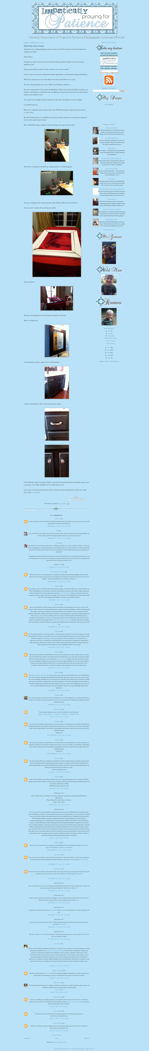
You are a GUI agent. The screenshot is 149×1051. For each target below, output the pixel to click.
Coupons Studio (57, 1023)
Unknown (57, 518)
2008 (108, 355)
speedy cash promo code (74, 1002)
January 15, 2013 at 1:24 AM (59, 668)
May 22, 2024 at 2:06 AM (59, 1031)
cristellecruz (57, 855)
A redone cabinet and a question (111, 209)
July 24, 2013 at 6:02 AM (59, 717)
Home (57, 1038)
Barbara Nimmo (57, 997)
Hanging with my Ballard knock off (111, 158)
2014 (109, 331)
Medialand (57, 842)
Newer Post (27, 1038)
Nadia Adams (57, 982)
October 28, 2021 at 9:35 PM (59, 878)
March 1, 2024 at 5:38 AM (59, 978)
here (32, 492)
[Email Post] (67, 503)
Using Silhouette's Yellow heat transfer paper (111, 189)
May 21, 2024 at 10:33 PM (59, 1018)
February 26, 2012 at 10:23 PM (59, 526)
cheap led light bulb (65, 593)
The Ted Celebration (109, 230)
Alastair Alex (57, 709)
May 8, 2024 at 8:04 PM (59, 992)
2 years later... (111, 179)
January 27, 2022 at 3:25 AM (59, 890)
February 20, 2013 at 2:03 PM (59, 705)
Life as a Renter (110, 343)
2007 (109, 358)
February (110, 336)
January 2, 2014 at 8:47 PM (59, 772)
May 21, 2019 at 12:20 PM (59, 838)
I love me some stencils (111, 169)
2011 (108, 347)
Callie (57, 543)
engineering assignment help (55, 950)
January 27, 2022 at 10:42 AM (59, 927)
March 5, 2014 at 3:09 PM (59, 788)
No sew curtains (111, 199)
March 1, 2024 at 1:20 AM (59, 966)
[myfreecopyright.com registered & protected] (74, 1049)
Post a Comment (56, 1035)
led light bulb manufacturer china (61, 620)
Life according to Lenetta (57, 572)
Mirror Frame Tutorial (112, 128)
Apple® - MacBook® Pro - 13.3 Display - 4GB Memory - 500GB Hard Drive (59, 714)
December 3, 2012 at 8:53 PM (59, 581)
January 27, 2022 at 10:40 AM (59, 915)
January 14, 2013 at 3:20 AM (59, 647)
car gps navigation (62, 659)
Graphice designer (57, 970)
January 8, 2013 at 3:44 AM (59, 600)
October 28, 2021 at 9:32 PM (59, 864)
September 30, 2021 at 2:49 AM (59, 850)
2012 (109, 333)
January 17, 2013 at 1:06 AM (59, 690)
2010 (108, 350)
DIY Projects (111, 148)
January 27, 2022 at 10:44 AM (59, 939)
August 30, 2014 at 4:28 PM (59, 805)
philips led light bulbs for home (40, 675)
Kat (57, 531)
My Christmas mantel (111, 219)
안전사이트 (62, 924)
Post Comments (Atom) (60, 1042)
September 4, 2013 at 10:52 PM (59, 735)
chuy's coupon (59, 989)
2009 (108, 353)
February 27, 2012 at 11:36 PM (59, 538)
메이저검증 (42, 934)
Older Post (87, 1038)
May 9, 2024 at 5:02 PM (59, 1006)
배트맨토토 (79, 874)
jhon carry (57, 943)
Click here (47, 973)
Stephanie (57, 695)
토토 (76, 888)
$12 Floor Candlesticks (111, 138)
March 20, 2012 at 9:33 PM (59, 567)
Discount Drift (57, 1011)
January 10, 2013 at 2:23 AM (59, 627)
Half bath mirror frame (34, 45)
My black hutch (110, 341)
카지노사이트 (84, 859)
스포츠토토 (53, 910)
